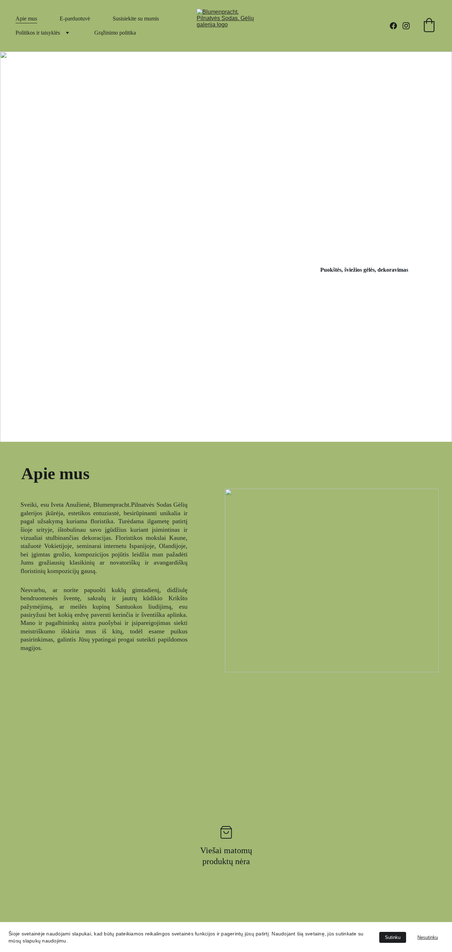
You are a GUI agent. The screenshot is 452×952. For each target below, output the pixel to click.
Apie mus (26, 19)
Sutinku (392, 937)
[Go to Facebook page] (396, 25)
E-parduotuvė (75, 19)
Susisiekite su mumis (136, 19)
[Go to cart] (429, 26)
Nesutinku (427, 937)
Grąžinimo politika (115, 33)
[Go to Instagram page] (406, 25)
